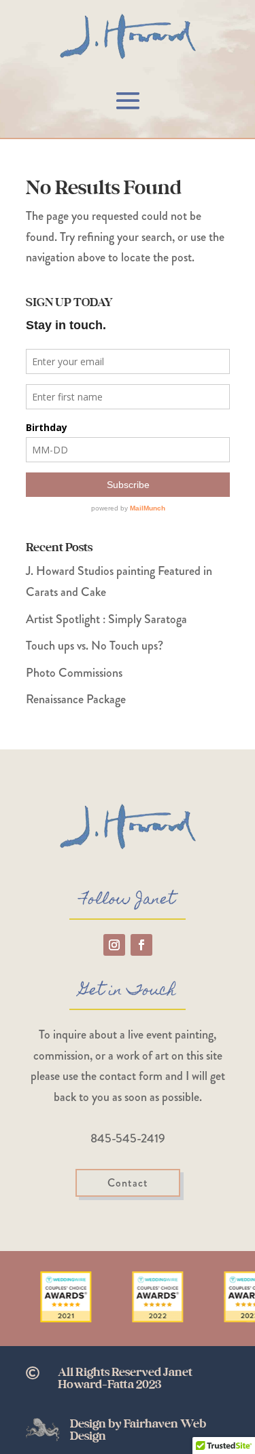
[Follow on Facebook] (141, 945)
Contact (127, 1183)
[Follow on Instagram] (114, 945)
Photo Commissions (74, 673)
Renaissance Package (76, 699)
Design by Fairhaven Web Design (138, 1430)
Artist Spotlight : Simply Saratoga (106, 619)
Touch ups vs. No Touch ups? (94, 645)
